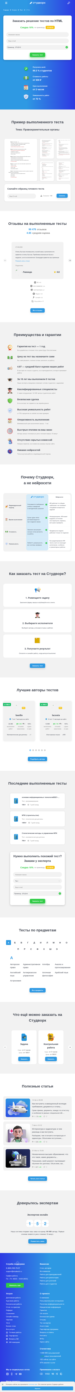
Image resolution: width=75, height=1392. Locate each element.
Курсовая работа (12, 1300)
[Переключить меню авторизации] (69, 3)
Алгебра (46, 964)
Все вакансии (45, 1271)
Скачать (62, 196)
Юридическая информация (50, 1307)
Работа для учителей (48, 1280)
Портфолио (13, 1335)
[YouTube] (20, 1374)
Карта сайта (44, 1341)
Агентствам (44, 1326)
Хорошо (37, 1388)
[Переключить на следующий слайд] (70, 260)
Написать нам (15, 1285)
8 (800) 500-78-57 (13, 1268)
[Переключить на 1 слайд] (30, 750)
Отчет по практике (13, 1307)
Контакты (43, 1335)
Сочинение (10, 1313)
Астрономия (15, 980)
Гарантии (43, 1310)
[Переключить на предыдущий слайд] (5, 260)
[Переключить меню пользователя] (6, 3)
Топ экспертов (45, 1323)
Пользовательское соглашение (52, 1300)
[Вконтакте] (7, 1374)
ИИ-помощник (14, 1342)
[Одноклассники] (11, 1374)
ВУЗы (42, 1338)
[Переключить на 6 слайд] (45, 750)
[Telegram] (16, 1374)
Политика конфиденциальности (52, 1304)
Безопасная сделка (47, 1316)
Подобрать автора (37, 759)
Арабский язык (61, 972)
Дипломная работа (13, 1297)
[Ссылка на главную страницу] (37, 3)
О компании (44, 1297)
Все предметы (37, 990)
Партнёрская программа (49, 1329)
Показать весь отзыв (22, 261)
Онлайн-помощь (12, 1316)
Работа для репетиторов (49, 1277)
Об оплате (44, 1313)
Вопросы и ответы (47, 1332)
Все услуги (10, 1329)
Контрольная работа (14, 1304)
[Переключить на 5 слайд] (42, 750)
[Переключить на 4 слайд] (39, 750)
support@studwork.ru (14, 1271)
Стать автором (45, 1268)
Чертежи (9, 1319)
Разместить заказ (37, 1241)
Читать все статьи (37, 1178)
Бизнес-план (11, 1326)
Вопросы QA (14, 1339)
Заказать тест (37, 55)
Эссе (8, 1323)
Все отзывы (37, 310)
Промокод (10, 47)
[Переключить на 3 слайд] (36, 750)
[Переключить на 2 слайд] (33, 750)
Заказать (24, 1059)
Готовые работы (15, 1332)
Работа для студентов (48, 1284)
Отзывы (43, 1319)
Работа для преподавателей (50, 1274)
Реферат (9, 1310)
